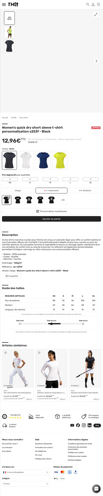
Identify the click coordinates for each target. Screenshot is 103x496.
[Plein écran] (96, 14)
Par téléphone (40, 451)
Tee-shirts (23, 118)
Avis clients (6, 451)
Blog (97, 425)
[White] (26, 160)
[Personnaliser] (12, 353)
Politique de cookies (76, 452)
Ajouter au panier (51, 218)
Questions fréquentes (43, 444)
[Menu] (4, 4)
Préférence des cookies (77, 456)
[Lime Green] (60, 160)
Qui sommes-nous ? (10, 444)
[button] (96, 489)
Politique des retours (43, 459)
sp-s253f (17, 267)
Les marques (7, 447)
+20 (63, 200)
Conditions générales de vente (80, 444)
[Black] (9, 160)
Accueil (5, 118)
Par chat (38, 455)
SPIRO (5, 124)
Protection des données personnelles (77, 448)
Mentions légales (74, 460)
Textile (13, 118)
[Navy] (43, 160)
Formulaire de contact (44, 447)
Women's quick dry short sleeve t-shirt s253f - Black (42, 270)
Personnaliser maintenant (53, 211)
